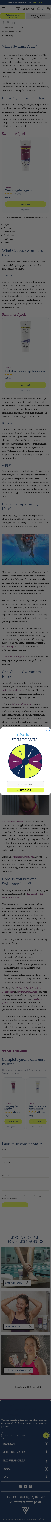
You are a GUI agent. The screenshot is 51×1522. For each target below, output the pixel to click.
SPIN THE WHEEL (25, 790)
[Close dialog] (48, 729)
